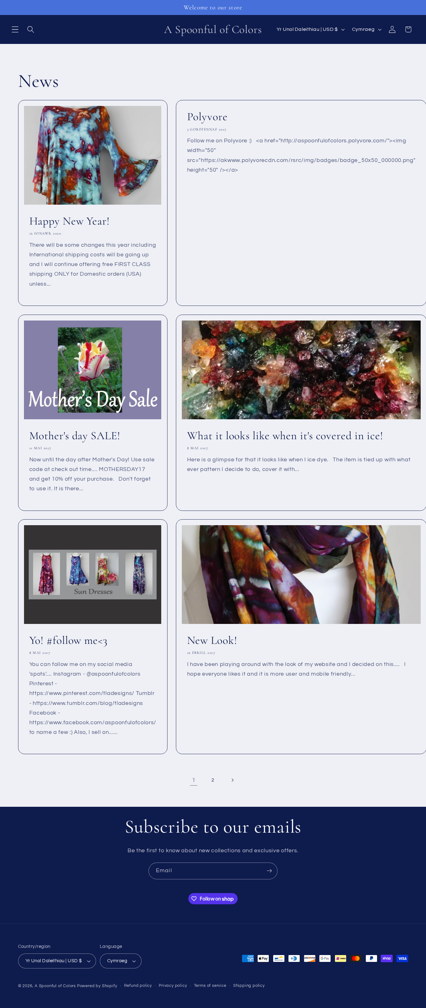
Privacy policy (173, 986)
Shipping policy (249, 986)
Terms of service (210, 986)
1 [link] (194, 780)
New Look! (212, 640)
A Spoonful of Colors (55, 986)
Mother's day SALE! (74, 435)
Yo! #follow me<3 (68, 640)
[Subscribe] (269, 871)
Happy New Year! (69, 221)
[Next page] (232, 780)
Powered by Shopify (97, 986)
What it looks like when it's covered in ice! (285, 435)
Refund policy (138, 986)
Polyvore (207, 116)
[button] (15, 29)
